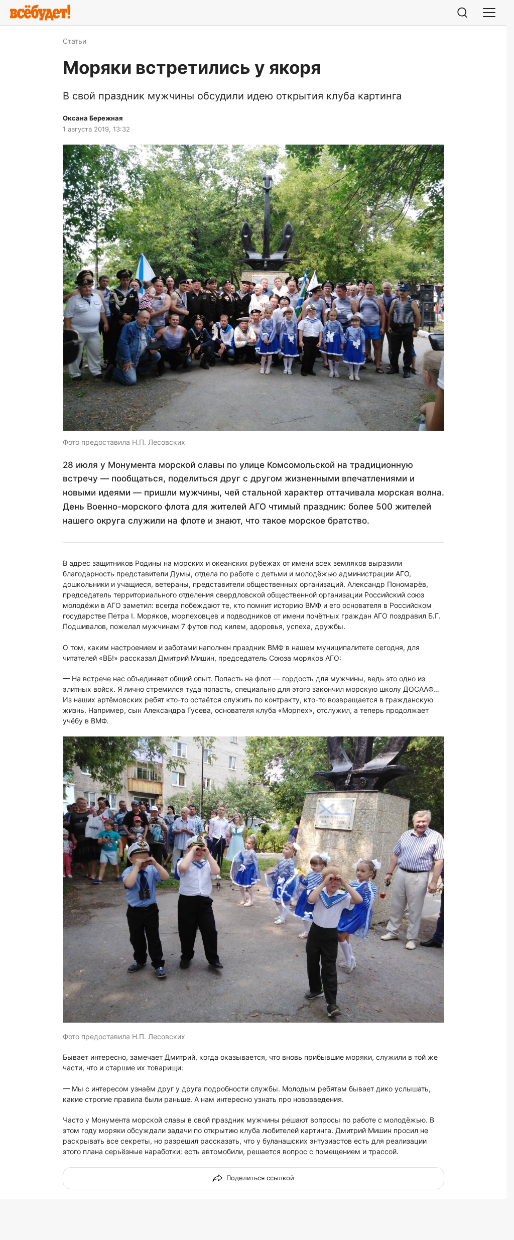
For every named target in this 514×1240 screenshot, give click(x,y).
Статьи (74, 41)
